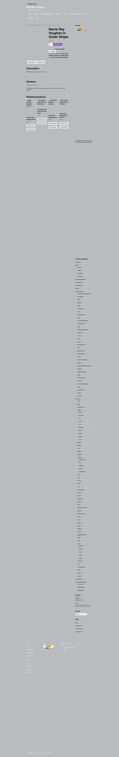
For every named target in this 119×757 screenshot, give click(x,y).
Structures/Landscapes (83, 384)
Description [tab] (32, 62)
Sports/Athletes (81, 377)
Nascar (80, 552)
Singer (38, 25)
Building (79, 451)
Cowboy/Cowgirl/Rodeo (83, 320)
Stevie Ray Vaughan (62, 57)
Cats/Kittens (80, 308)
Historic (79, 492)
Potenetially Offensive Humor (84, 365)
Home (30, 14)
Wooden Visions (35, 7)
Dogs (79, 326)
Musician (57, 55)
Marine (80, 433)
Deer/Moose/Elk (81, 323)
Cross (79, 474)
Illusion (79, 495)
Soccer (80, 558)
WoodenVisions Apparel (81, 582)
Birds (79, 305)
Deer (80, 424)
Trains (79, 387)
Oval (79, 519)
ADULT (79, 404)
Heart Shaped (81, 489)
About (36, 14)
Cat (79, 418)
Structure (80, 561)
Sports (79, 543)
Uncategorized (79, 579)
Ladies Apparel (81, 587)
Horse (80, 430)
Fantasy (79, 335)
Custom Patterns (47, 14)
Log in (76, 622)
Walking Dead (82, 471)
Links (85, 14)
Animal (79, 410)
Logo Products (78, 285)
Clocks (79, 317)
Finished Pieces (79, 282)
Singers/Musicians (82, 371)
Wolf (80, 439)
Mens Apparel (81, 590)
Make (31, 752)
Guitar (54, 57)
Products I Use (76, 14)
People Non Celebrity (82, 359)
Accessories (80, 584)
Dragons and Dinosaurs (83, 329)
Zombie (79, 576)
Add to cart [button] (31, 125)
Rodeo (80, 555)
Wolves (79, 393)
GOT (80, 462)
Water (79, 570)
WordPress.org (78, 631)
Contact (30, 18)
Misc (79, 347)
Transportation (81, 389)
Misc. (79, 504)
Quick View (31, 129)
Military (79, 501)
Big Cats (79, 302)
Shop (65, 14)
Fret (78, 486)
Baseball (81, 546)
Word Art (80, 396)
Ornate (79, 356)
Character (80, 457)
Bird (78, 448)
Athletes (80, 442)
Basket (79, 445)
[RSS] (92, 753)
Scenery (79, 531)
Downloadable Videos (80, 279)
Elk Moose (81, 427)
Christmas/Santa (81, 314)
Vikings (80, 468)
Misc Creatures (81, 350)
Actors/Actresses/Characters (84, 293)
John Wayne (80, 273)
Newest (77, 288)
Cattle (79, 311)
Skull (79, 540)
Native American (81, 353)
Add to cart (57, 44)
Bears (79, 299)
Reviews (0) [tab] (40, 62)
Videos (58, 14)
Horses (79, 341)
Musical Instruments (82, 507)
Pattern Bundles (79, 291)
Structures (80, 276)
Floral (79, 338)
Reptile (80, 436)
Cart (37, 18)
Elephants (80, 332)
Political (79, 362)
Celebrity (51, 55)
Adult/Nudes (80, 296)
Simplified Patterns (82, 534)
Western (80, 573)
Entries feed (78, 625)
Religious (80, 368)
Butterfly (81, 415)
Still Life (79, 380)
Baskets (79, 270)
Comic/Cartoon (82, 459)
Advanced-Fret (81, 407)
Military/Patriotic (82, 344)
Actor (79, 401)
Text (79, 564)
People (62, 55)
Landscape (80, 498)
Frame (79, 483)
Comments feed (79, 628)
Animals (79, 267)
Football (81, 549)
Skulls (79, 374)
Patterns (33, 25)
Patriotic (80, 522)
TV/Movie (81, 465)
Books (76, 265)
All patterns (64, 53)
